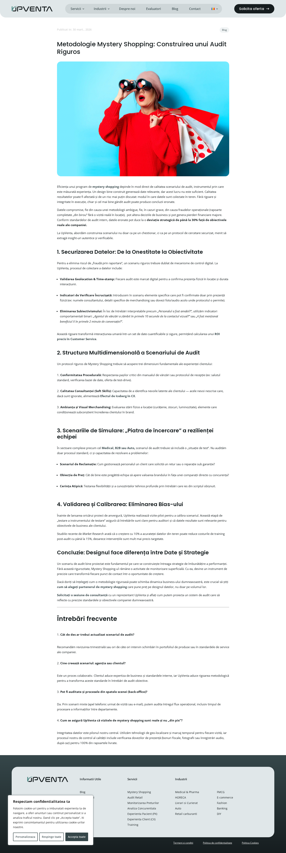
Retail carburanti (186, 814)
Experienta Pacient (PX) (142, 814)
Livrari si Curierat (186, 803)
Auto (178, 808)
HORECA (180, 797)
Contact (195, 9)
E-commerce (225, 797)
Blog (175, 9)
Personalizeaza (25, 837)
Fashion (222, 803)
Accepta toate (77, 837)
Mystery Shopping (139, 792)
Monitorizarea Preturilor (143, 803)
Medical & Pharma (187, 792)
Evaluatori (153, 9)
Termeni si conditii (183, 842)
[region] (50, 820)
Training (132, 825)
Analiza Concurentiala (141, 808)
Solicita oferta (251, 8)
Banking (222, 808)
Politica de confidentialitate (217, 842)
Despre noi (127, 9)
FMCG (221, 792)
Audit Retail (135, 797)
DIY (219, 814)
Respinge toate (51, 837)
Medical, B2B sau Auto (118, 448)
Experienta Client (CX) (141, 819)
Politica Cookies (250, 842)
